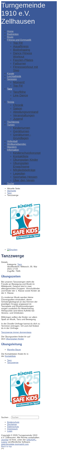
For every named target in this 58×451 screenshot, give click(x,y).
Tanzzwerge (21, 98)
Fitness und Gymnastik (19, 39)
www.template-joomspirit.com (15, 444)
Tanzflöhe (19, 92)
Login (9, 431)
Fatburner (19, 63)
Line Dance (20, 95)
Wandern (12, 147)
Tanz (9, 88)
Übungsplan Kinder (25, 159)
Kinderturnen (21, 127)
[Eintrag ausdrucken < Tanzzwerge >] (12, 250)
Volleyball (12, 141)
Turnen (11, 124)
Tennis (10, 102)
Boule (10, 37)
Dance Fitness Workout (22, 55)
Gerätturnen (21, 131)
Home (10, 31)
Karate (10, 73)
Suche (10, 183)
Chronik (18, 105)
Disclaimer (12, 424)
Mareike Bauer (14, 349)
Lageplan (19, 173)
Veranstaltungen (24, 115)
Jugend (18, 118)
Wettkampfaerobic (16, 144)
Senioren (12, 79)
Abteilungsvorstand (25, 112)
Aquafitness (21, 46)
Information (13, 149)
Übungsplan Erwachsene (21, 165)
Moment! (19, 82)
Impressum (12, 429)
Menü (4, 26)
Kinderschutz (13, 422)
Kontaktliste (20, 156)
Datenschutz (13, 427)
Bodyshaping (21, 49)
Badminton (13, 34)
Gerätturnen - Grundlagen (22, 136)
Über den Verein (24, 180)
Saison (17, 108)
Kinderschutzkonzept (27, 153)
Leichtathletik (14, 76)
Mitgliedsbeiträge (24, 170)
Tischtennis (13, 122)
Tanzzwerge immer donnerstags (16, 332)
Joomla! (5, 440)
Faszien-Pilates (23, 60)
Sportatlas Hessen (25, 176)
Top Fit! (18, 43)
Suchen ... (6, 417)
